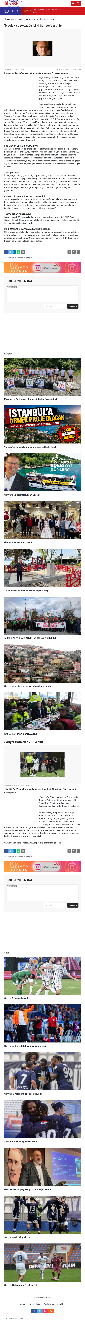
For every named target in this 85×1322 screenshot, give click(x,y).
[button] (69, 252)
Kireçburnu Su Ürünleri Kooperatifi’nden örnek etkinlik (48, 11)
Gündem (20, 19)
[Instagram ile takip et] (45, 1311)
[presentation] (12, 11)
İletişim (39, 1304)
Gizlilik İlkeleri (49, 1304)
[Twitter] (10, 252)
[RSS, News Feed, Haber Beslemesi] (51, 1311)
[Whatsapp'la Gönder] (18, 252)
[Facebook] (6, 252)
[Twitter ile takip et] (39, 1311)
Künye (31, 1304)
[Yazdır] (23, 252)
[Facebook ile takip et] (34, 1311)
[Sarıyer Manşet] (13, 3)
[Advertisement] (21, 90)
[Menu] (73, 3)
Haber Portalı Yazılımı (15, 1319)
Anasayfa (10, 19)
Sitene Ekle (60, 1304)
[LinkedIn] (14, 252)
